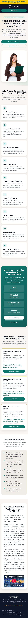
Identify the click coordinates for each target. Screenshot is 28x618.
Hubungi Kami (14, 10)
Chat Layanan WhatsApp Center (14, 605)
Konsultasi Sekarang (15, 41)
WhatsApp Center (20, 615)
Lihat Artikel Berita (14, 46)
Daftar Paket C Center (14, 426)
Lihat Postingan (14, 322)
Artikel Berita (11, 615)
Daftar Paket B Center (14, 398)
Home (5, 615)
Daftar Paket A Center (14, 371)
